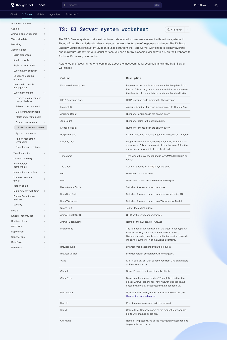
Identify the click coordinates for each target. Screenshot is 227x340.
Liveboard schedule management (23, 86)
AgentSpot (54, 14)
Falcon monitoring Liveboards (25, 140)
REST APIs (16, 226)
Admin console (21, 60)
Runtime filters (19, 221)
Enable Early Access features (24, 198)
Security (17, 204)
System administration (25, 70)
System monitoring (23, 92)
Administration (18, 49)
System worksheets (26, 122)
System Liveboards (26, 133)
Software (27, 14)
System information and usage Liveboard (28, 100)
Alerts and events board (28, 116)
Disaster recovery (22, 158)
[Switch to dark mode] (216, 5)
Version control (21, 185)
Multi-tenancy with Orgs (26, 190)
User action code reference (140, 296)
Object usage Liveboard (28, 147)
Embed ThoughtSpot (22, 215)
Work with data (19, 39)
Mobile (40, 14)
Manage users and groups (23, 179)
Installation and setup (25, 172)
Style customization (24, 65)
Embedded (71, 14)
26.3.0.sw (200, 5)
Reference (16, 247)
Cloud (13, 14)
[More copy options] (187, 29)
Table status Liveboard (28, 106)
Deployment (17, 231)
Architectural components (20, 165)
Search (15, 28)
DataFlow (16, 242)
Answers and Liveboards (24, 33)
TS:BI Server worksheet (31, 127)
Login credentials (22, 54)
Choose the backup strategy (23, 77)
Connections (18, 236)
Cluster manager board (28, 111)
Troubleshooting (21, 153)
